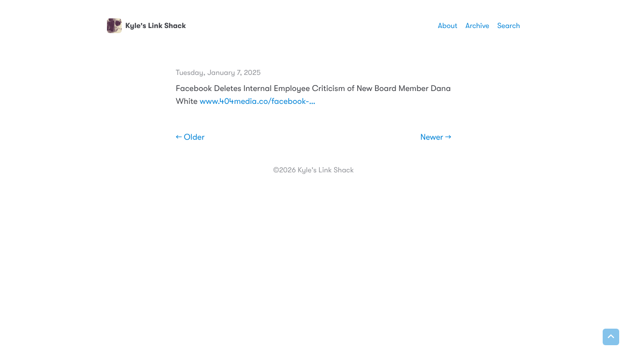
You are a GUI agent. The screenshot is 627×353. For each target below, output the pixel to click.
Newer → (435, 137)
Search (508, 26)
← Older (190, 137)
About (447, 26)
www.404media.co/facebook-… (257, 101)
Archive (477, 26)
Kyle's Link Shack (155, 26)
